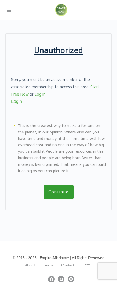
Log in (40, 94)
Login (16, 101)
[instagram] (61, 279)
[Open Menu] (8, 9)
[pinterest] (71, 279)
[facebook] (51, 279)
